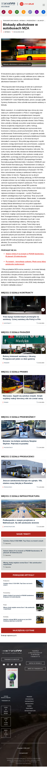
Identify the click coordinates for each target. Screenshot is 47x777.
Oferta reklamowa (6, 710)
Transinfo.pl (6, 700)
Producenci (8, 487)
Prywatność (23, 753)
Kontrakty (7, 323)
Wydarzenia (29, 699)
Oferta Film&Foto (6, 721)
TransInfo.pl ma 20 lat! (11, 659)
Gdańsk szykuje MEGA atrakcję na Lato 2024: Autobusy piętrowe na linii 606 (17, 620)
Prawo (6, 402)
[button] (43, 309)
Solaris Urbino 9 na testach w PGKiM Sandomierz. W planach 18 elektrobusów (18, 596)
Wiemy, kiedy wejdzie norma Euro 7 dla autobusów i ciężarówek (18, 608)
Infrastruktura (9, 526)
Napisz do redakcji (35, 663)
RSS (29, 713)
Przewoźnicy (8, 447)
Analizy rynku (6, 733)
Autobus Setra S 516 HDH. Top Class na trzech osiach (23, 541)
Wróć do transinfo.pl (35, 668)
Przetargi (29, 708)
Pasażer (6, 362)
